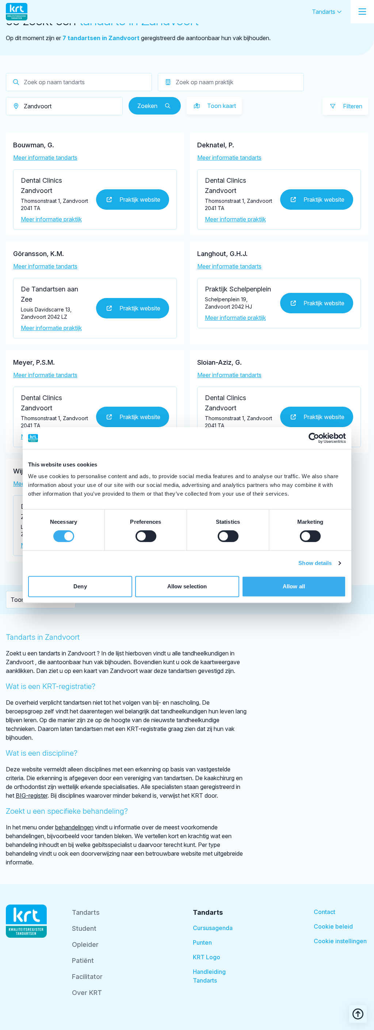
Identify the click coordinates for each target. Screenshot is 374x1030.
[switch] (146, 536)
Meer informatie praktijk (51, 219)
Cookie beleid (333, 926)
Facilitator (87, 976)
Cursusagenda (213, 928)
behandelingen (74, 827)
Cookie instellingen (340, 941)
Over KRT (87, 992)
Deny (80, 586)
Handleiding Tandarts (209, 976)
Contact (324, 911)
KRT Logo (206, 957)
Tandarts (324, 11)
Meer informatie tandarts (45, 157)
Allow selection (187, 586)
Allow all (294, 586)
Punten (202, 942)
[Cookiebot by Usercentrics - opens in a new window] (314, 438)
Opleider (85, 944)
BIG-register (31, 795)
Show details (315, 563)
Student (84, 928)
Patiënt (83, 960)
